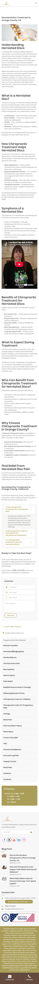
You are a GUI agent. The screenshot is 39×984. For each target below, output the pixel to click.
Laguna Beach (22, 948)
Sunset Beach (11, 961)
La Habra (30, 946)
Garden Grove (7, 946)
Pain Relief (8, 681)
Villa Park (34, 961)
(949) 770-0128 (10, 906)
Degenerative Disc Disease (14, 640)
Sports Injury (9, 675)
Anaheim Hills (22, 937)
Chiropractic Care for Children (17, 699)
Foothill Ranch (16, 944)
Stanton (4, 961)
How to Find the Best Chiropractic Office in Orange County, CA (23, 858)
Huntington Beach (17, 946)
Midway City (16, 952)
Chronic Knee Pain (11, 663)
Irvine (25, 946)
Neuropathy (8, 669)
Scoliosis (7, 779)
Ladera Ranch (13, 948)
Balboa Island (31, 937)
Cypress (22, 942)
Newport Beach (22, 955)
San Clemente (32, 957)
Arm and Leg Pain (11, 755)
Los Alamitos (8, 952)
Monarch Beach (12, 955)
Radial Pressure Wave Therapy (17, 687)
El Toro (9, 944)
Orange (4, 957)
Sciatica (7, 773)
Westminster (7, 963)
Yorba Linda (18, 963)
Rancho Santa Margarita (20, 957)
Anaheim (14, 937)
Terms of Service (15, 933)
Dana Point (28, 942)
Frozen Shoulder (10, 737)
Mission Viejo (24, 952)
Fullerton (34, 944)
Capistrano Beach (20, 939)
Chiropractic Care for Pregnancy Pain (18, 706)
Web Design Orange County (28, 965)
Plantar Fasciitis (10, 645)
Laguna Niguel (7, 950)
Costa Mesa (7, 942)
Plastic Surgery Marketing (23, 968)
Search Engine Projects (22, 970)
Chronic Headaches (12, 749)
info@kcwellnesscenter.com (14, 633)
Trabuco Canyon (21, 961)
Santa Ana (19, 959)
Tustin (29, 961)
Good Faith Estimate (27, 933)
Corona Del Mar (30, 939)
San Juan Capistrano (9, 959)
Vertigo (6, 713)
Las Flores (33, 950)
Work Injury (8, 731)
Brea (4, 939)
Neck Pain (7, 767)
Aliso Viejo (8, 937)
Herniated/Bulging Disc (13, 651)
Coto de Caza (15, 942)
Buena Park (10, 939)
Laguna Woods (16, 950)
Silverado (33, 959)
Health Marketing (7, 968)
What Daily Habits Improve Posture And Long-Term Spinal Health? (23, 881)
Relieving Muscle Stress (13, 693)
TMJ (5, 743)
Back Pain (7, 719)
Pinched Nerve (9, 657)
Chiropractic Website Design (10, 965)
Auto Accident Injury (12, 725)
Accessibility (19, 929)
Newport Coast (32, 955)
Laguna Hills (31, 948)
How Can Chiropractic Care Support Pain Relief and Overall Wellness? (23, 869)
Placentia (9, 957)
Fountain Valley (26, 944)
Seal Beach (26, 959)
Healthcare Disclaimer (16, 931)
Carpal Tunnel (9, 761)
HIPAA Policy (28, 931)
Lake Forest (25, 950)
